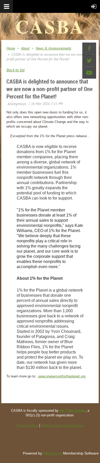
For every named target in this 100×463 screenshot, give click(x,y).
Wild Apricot (52, 453)
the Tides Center (72, 410)
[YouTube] (89, 73)
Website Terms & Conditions (62, 425)
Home (10, 48)
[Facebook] (89, 48)
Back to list (15, 69)
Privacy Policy (27, 425)
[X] (89, 61)
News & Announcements (53, 48)
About (25, 48)
